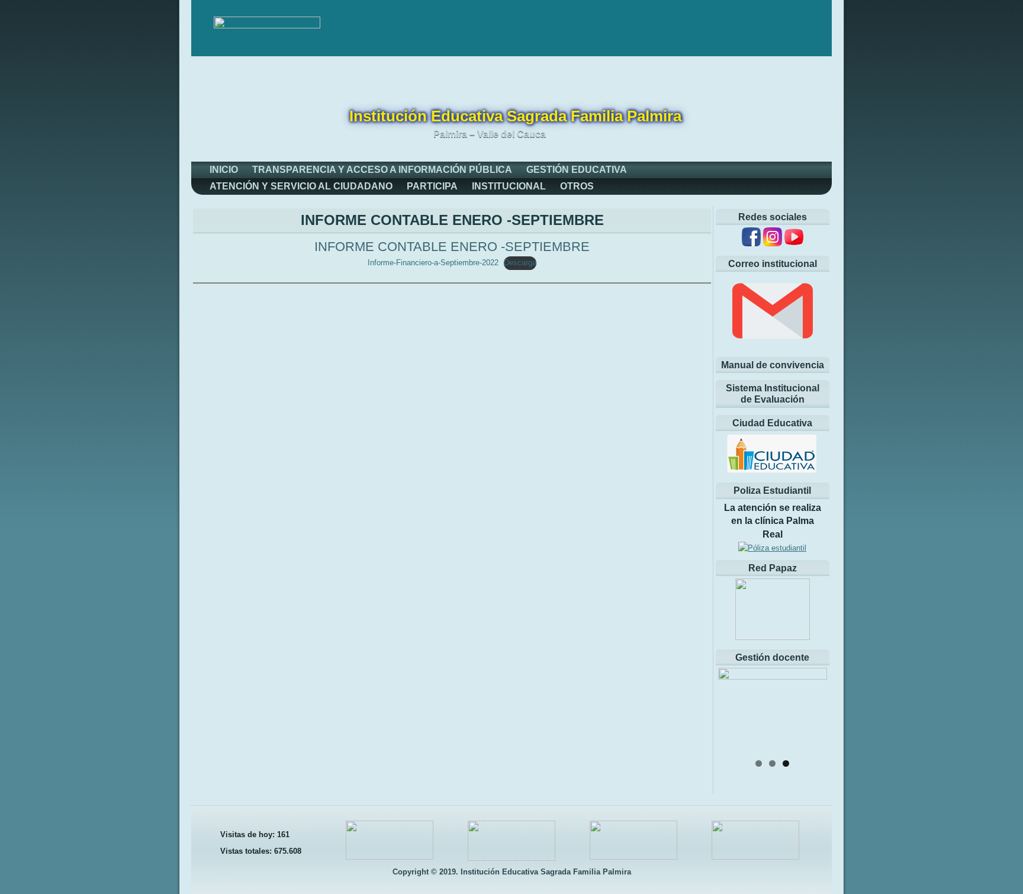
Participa (432, 186)
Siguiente (812, 707)
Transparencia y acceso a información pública (382, 170)
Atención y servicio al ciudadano (301, 186)
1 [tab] (758, 763)
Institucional (509, 186)
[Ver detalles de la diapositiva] (772, 710)
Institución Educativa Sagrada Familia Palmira (515, 116)
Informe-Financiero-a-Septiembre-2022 (433, 262)
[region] (772, 710)
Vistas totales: (247, 851)
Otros (577, 186)
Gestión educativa (576, 170)
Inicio (224, 170)
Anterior (733, 707)
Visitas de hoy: (248, 834)
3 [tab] (786, 763)
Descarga (520, 262)
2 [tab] (772, 763)
